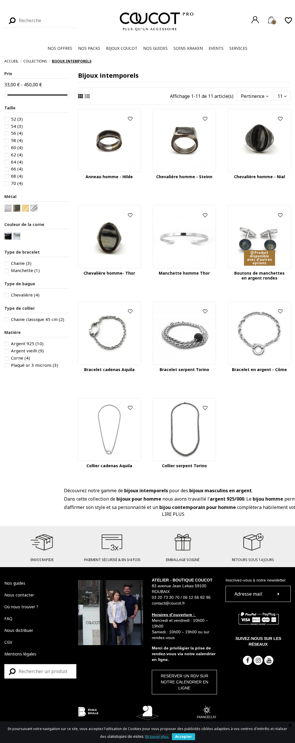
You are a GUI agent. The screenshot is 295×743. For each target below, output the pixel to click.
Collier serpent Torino (184, 465)
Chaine (21, 263)
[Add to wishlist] (130, 119)
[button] (60, 48)
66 (17, 169)
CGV (8, 642)
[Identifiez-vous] (255, 19)
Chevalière (25, 295)
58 (17, 140)
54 (17, 126)
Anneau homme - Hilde (109, 176)
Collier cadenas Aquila (109, 465)
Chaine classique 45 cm (37, 319)
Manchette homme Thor (184, 273)
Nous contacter (19, 595)
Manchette (25, 270)
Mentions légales (20, 654)
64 (17, 162)
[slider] (6, 94)
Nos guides (14, 583)
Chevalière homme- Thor (109, 273)
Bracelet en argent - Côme (259, 369)
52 (17, 119)
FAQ (8, 618)
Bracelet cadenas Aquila (109, 369)
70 (17, 183)
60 (17, 147)
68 (17, 176)
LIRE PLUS (173, 514)
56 (17, 133)
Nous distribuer (18, 630)
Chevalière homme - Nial (259, 176)
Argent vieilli (27, 351)
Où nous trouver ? (21, 606)
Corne (20, 358)
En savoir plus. (157, 736)
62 (17, 154)
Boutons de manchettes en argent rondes (259, 275)
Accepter (183, 736)
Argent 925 (27, 343)
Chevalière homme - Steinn (184, 176)
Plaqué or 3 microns (34, 365)
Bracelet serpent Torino (184, 369)
